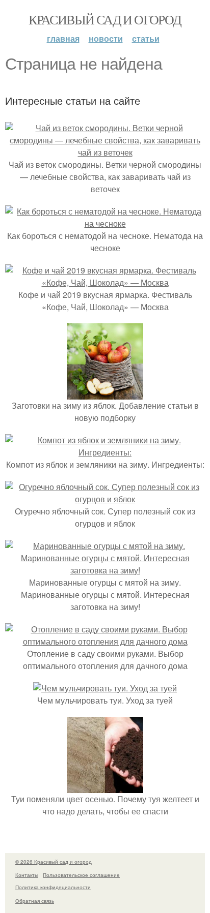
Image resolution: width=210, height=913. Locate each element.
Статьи (146, 38)
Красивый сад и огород (105, 19)
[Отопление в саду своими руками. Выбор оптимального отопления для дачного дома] (105, 641)
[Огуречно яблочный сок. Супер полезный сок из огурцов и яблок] (105, 499)
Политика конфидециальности (53, 887)
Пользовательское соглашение (81, 874)
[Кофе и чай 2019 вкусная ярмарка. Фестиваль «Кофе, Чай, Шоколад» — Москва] (105, 282)
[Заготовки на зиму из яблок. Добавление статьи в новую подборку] (105, 393)
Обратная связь (34, 900)
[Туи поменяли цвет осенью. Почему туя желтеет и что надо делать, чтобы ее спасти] (105, 787)
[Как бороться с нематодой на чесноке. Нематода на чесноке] (105, 223)
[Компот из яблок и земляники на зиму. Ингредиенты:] (105, 452)
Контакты (26, 874)
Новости (106, 38)
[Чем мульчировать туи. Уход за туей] (105, 688)
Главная (63, 38)
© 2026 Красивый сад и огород (53, 861)
